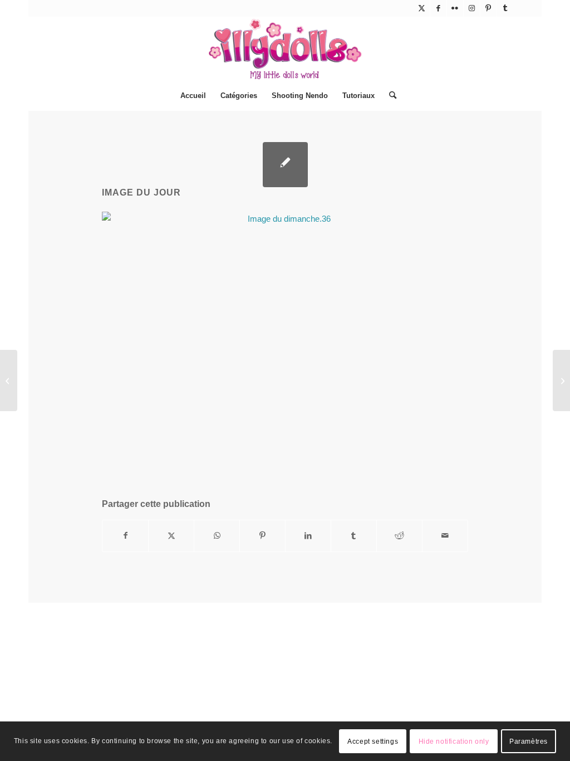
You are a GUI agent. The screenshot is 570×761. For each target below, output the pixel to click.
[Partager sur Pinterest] (262, 535)
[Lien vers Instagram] (472, 8)
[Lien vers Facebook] (438, 8)
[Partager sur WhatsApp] (216, 535)
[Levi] (8, 380)
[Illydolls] (285, 49)
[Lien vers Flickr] (455, 8)
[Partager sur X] (171, 535)
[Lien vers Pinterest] (488, 8)
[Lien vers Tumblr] (505, 8)
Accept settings (372, 741)
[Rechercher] (389, 96)
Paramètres (528, 741)
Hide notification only (454, 741)
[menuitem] (193, 96)
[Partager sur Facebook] (125, 535)
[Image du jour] (285, 164)
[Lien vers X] (422, 8)
